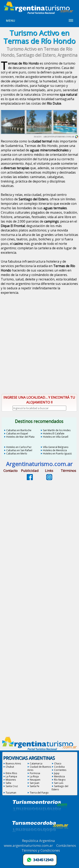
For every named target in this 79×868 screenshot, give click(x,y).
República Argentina (38, 840)
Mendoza (59, 776)
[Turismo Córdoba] (40, 837)
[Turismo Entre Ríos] (40, 816)
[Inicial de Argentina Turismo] (39, 13)
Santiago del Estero (60, 787)
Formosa (35, 773)
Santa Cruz (12, 786)
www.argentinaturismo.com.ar (28, 845)
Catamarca (36, 763)
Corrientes (60, 770)
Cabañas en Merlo (16, 453)
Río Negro (60, 779)
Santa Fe (34, 786)
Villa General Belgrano (55, 447)
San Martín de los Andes (56, 430)
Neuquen (35, 779)
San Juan (34, 783)
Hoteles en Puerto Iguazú (57, 453)
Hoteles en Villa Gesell (55, 436)
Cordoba (59, 766)
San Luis (58, 783)
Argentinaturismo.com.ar (58, 136)
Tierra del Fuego (39, 792)
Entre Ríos (11, 773)
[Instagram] (49, 479)
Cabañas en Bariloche (18, 430)
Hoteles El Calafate (53, 433)
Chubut (10, 766)
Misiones (11, 779)
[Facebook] (30, 479)
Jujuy (56, 773)
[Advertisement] (39, 347)
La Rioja (34, 776)
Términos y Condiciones (41, 850)
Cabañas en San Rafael (19, 450)
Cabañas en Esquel (17, 433)
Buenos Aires (13, 763)
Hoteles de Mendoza (55, 450)
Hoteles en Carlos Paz (18, 447)
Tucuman (11, 792)
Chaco (57, 763)
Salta (8, 783)
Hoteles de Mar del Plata (20, 436)
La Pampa (11, 776)
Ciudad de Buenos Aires (39, 768)
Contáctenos (66, 845)
